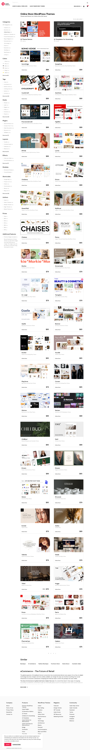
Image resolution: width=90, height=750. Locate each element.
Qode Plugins (25, 709)
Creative (40, 710)
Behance (72, 721)
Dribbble (72, 718)
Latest (39, 705)
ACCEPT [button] (8, 744)
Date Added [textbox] (79, 19)
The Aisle (24, 734)
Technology (41, 721)
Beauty (40, 725)
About (7, 705)
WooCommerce (42, 716)
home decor (65, 664)
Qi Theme (24, 713)
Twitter (71, 712)
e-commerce (32, 664)
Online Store (24, 70)
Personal (40, 727)
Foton (23, 731)
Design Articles (58, 708)
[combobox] (77, 19)
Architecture (41, 723)
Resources (77, 6)
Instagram (72, 716)
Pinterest (72, 714)
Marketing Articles (58, 716)
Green (39, 734)
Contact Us (9, 714)
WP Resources (57, 714)
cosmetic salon (76, 664)
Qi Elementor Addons (27, 711)
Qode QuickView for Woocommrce (27, 724)
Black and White (42, 731)
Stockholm (25, 729)
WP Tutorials (57, 710)
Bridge (23, 727)
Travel (39, 718)
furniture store (55, 664)
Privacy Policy (9, 710)
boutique (23, 664)
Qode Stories (57, 712)
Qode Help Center (74, 705)
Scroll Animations (42, 729)
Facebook (72, 710)
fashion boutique (43, 664)
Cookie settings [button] (17, 744)
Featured (56, 705)
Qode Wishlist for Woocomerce (26, 720)
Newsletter (9, 712)
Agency (40, 712)
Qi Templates (25, 718)
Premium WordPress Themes (27, 706)
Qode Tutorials (73, 708)
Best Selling (41, 708)
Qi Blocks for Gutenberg (28, 716)
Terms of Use (9, 708)
